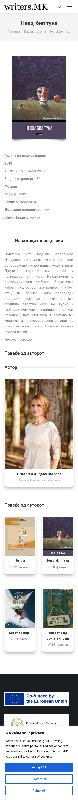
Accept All (39, 767)
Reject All (39, 790)
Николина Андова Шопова (39, 474)
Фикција (23, 480)
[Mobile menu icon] (69, 6)
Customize (39, 779)
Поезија (35, 480)
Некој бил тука (58, 560)
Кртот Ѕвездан (20, 633)
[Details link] (39, 424)
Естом (20, 560)
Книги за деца (51, 480)
